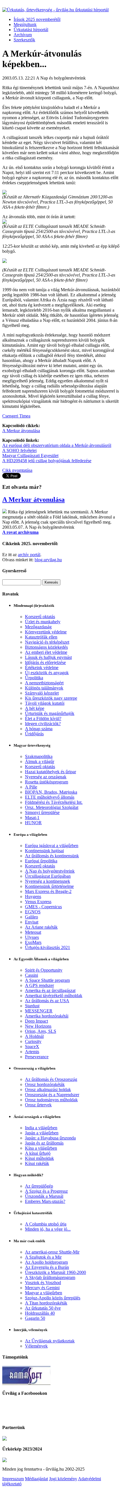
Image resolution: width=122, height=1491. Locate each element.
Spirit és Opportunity (43, 970)
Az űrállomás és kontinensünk (52, 855)
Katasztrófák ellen (41, 637)
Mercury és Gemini (42, 1287)
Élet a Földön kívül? (43, 718)
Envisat (31, 922)
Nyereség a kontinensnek (47, 881)
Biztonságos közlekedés (46, 647)
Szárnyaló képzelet (42, 693)
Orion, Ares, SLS (40, 1031)
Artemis (32, 1051)
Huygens (33, 896)
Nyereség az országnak (45, 776)
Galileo (31, 916)
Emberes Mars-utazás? (45, 1201)
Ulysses (32, 937)
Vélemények (36, 1346)
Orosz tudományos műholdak (51, 1099)
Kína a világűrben (41, 1148)
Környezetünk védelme (46, 631)
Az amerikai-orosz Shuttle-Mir (52, 1252)
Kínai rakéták (37, 1163)
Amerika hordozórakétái (46, 1016)
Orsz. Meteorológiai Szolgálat (51, 807)
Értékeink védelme (41, 667)
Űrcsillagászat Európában (48, 876)
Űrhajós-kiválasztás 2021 (47, 947)
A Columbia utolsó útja (45, 1224)
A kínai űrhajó (38, 1153)
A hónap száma (38, 728)
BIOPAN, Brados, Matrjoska (51, 792)
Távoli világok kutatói (44, 703)
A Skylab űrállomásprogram (50, 1277)
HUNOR (33, 822)
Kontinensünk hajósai (44, 850)
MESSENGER (38, 1010)
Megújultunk (25, 24)
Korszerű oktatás (40, 616)
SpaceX (32, 1046)
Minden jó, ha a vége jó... (48, 1229)
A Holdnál (34, 1036)
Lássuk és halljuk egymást (48, 657)
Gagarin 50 (35, 1318)
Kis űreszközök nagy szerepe (51, 698)
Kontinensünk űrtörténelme (49, 886)
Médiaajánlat (36, 1478)
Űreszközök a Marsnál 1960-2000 (55, 1272)
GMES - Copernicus (43, 906)
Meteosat (33, 932)
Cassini (31, 975)
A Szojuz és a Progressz (46, 1191)
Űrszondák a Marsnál (44, 1196)
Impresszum (13, 1478)
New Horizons (38, 1026)
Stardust (32, 1005)
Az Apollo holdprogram (46, 1262)
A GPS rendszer (39, 985)
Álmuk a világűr (39, 761)
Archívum (23, 34)
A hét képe (34, 708)
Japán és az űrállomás (44, 1143)
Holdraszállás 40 (40, 1313)
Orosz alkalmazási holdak (48, 1089)
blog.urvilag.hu (48, 559)
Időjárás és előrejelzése (45, 662)
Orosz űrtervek (38, 1104)
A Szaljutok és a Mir (43, 1257)
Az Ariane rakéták (41, 927)
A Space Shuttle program (47, 980)
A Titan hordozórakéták (46, 1303)
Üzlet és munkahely (42, 621)
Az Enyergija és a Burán (47, 1267)
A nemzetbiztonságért (44, 682)
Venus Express (38, 901)
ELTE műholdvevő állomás (49, 797)
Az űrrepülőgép (39, 1186)
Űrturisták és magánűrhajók (49, 713)
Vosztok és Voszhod (43, 1282)
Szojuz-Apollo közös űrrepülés (52, 1297)
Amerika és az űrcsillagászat (50, 990)
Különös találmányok (44, 687)
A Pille (31, 787)
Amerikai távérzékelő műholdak (53, 995)
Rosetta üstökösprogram (46, 781)
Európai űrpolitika (41, 860)
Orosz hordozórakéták (45, 1084)
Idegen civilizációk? (43, 723)
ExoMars (33, 942)
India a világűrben (41, 1127)
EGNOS (33, 911)
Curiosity (33, 1041)
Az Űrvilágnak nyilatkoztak (50, 1340)
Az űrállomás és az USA (47, 1000)
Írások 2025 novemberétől (37, 19)
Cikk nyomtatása (17, 470)
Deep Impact (36, 1021)
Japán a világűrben (41, 1132)
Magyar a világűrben (43, 1292)
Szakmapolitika (38, 756)
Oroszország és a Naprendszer (52, 1094)
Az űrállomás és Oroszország (51, 1079)
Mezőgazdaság (38, 626)
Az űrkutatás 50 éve (43, 1308)
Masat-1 (32, 817)
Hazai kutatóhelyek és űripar (50, 771)
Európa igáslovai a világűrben (51, 845)
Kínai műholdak (39, 1158)
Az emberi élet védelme (46, 652)
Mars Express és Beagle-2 (48, 891)
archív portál (29, 554)
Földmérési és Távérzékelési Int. (54, 802)
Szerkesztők (24, 39)
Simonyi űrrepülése (42, 812)
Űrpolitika (34, 677)
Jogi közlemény (63, 1478)
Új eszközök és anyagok (47, 672)
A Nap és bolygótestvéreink (50, 871)
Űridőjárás (34, 733)
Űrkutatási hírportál (31, 29)
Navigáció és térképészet (47, 642)
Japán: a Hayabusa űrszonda (50, 1138)
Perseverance (37, 1056)
